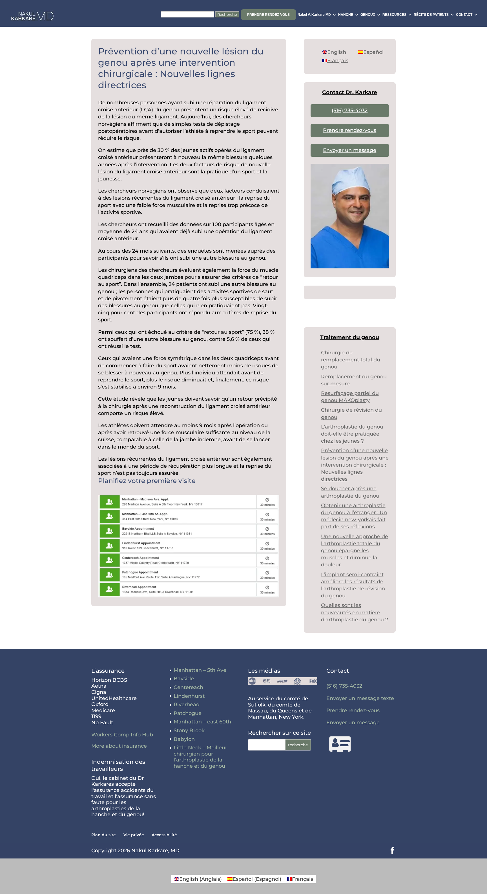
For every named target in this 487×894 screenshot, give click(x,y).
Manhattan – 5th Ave (200, 670)
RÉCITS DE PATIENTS (431, 15)
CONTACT (464, 15)
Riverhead (187, 704)
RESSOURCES (394, 15)
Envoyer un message (349, 150)
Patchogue (188, 713)
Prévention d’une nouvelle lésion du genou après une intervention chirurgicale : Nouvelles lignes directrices (355, 464)
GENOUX (367, 15)
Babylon (184, 739)
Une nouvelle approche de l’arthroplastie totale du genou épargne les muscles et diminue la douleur (354, 550)
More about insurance (119, 746)
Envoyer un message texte (360, 698)
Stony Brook (189, 730)
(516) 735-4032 (350, 110)
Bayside (184, 679)
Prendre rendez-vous (268, 15)
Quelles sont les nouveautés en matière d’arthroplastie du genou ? (354, 612)
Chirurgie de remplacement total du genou (350, 360)
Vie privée (133, 834)
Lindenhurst (189, 696)
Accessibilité (164, 834)
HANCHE (345, 15)
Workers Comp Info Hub (122, 735)
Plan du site (103, 834)
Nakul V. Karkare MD (314, 15)
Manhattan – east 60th (202, 722)
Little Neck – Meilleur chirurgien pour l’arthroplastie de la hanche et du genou (200, 757)
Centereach (188, 687)
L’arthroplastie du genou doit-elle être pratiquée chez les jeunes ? (352, 434)
